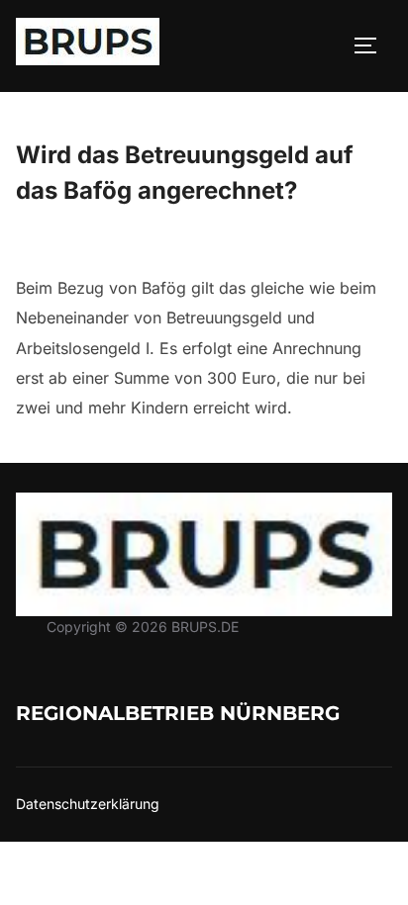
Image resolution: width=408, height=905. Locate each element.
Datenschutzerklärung (87, 803)
